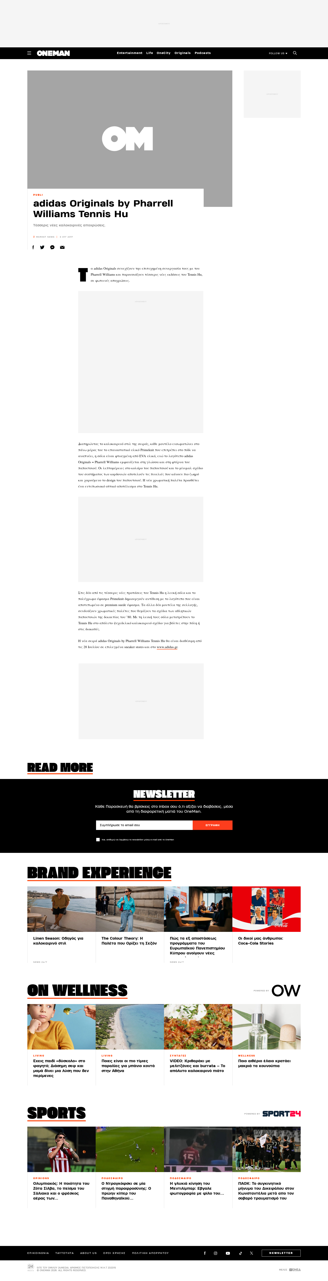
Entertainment (130, 53)
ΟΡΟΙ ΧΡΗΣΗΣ (114, 1253)
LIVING (39, 1055)
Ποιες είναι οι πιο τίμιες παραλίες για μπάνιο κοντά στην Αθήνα (128, 1066)
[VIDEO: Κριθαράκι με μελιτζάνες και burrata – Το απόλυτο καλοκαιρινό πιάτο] (198, 1027)
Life (149, 53)
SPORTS (56, 1114)
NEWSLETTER (281, 1253)
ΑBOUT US (88, 1253)
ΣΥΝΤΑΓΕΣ (178, 1055)
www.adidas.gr (167, 646)
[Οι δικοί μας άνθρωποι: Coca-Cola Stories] (266, 909)
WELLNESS (246, 1055)
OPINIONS (41, 1178)
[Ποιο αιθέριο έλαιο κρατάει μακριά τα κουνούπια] (266, 1027)
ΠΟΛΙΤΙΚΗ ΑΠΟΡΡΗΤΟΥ (150, 1253)
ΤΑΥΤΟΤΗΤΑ (64, 1253)
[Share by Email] (62, 247)
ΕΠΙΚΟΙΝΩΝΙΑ (38, 1253)
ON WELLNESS (77, 992)
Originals (183, 53)
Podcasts (203, 53)
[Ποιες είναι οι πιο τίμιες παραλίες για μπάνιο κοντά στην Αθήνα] (130, 1027)
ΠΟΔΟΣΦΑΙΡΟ (112, 1178)
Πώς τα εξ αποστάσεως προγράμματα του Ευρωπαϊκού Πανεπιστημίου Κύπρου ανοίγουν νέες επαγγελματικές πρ (197, 948)
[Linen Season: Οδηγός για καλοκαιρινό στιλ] (61, 909)
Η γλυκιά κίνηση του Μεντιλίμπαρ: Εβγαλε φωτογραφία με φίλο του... (197, 1188)
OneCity (164, 53)
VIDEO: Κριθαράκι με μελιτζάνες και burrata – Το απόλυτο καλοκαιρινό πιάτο (197, 1066)
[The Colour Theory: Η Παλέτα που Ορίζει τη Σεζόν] (130, 909)
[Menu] (29, 53)
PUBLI (38, 195)
